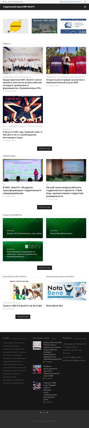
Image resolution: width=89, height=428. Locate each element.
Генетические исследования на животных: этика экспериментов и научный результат (22, 254)
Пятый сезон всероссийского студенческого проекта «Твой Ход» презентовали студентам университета (64, 192)
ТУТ (4, 184)
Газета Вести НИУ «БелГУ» (12, 303)
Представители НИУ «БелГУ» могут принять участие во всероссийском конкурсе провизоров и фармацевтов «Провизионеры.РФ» (22, 84)
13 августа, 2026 (10, 91)
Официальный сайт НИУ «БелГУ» (70, 2)
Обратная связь (18, 2)
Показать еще (44, 148)
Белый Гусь (11, 231)
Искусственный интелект (61, 233)
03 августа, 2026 (10, 140)
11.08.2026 (48, 378)
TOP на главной (8, 126)
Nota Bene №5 (54, 305)
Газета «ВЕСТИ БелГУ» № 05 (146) (22, 305)
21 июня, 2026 (9, 309)
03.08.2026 (48, 402)
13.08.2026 (48, 362)
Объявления (79, 77)
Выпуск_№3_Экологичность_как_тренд (24, 233)
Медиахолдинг (8, 77)
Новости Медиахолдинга (22, 77)
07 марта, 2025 (53, 199)
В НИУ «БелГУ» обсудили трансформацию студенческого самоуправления (22, 190)
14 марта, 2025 (10, 196)
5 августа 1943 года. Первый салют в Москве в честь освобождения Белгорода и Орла (22, 135)
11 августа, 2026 (53, 86)
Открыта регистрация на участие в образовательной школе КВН (65, 81)
